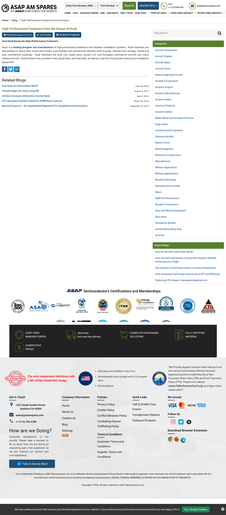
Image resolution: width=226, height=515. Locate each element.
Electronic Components (168, 155)
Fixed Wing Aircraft (182, 13)
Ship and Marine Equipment (170, 210)
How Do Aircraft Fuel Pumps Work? (174, 252)
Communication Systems (169, 130)
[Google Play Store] (177, 439)
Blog (14, 20)
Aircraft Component (166, 50)
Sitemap (68, 431)
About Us (67, 412)
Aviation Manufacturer (167, 93)
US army (159, 235)
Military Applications (166, 173)
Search (129, 5)
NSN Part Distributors (167, 198)
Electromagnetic (164, 149)
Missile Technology (165, 180)
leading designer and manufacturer (33, 47)
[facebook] (4, 69)
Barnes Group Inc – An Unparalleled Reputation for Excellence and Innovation (44, 106)
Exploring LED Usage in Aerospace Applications (181, 280)
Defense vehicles (164, 136)
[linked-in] (17, 69)
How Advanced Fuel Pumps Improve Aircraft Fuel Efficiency (187, 274)
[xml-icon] (65, 436)
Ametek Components (166, 81)
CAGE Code (140, 13)
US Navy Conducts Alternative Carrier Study (26, 96)
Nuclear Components (166, 204)
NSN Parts (112, 13)
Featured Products (144, 420)
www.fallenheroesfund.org (186, 386)
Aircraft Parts (162, 69)
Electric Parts (162, 143)
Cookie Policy (105, 410)
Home (68, 13)
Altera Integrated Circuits (169, 75)
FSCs (75, 13)
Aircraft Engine (163, 56)
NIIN (102, 13)
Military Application (166, 167)
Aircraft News (162, 62)
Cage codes (161, 124)
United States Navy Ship (168, 229)
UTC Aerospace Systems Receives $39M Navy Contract (32, 101)
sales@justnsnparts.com (30, 415)
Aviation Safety (163, 112)
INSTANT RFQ (147, 6)
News (158, 192)
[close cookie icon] (222, 509)
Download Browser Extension (187, 430)
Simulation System (165, 223)
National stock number (167, 186)
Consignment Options (146, 415)
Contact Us (69, 418)
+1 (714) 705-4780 (26, 422)
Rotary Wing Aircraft (209, 13)
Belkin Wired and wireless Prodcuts (174, 118)
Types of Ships (158, 13)
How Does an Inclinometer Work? (20, 86)
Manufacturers (89, 13)
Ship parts (160, 217)
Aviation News (163, 99)
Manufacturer (162, 161)
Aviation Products (69, 35)
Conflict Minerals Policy (112, 416)
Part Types (126, 13)
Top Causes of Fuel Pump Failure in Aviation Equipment (185, 268)
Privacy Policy (106, 404)
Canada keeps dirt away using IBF (20, 91)
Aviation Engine (164, 87)
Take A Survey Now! (35, 464)
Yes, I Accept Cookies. (196, 509)
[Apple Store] (171, 439)
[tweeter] (10, 69)
